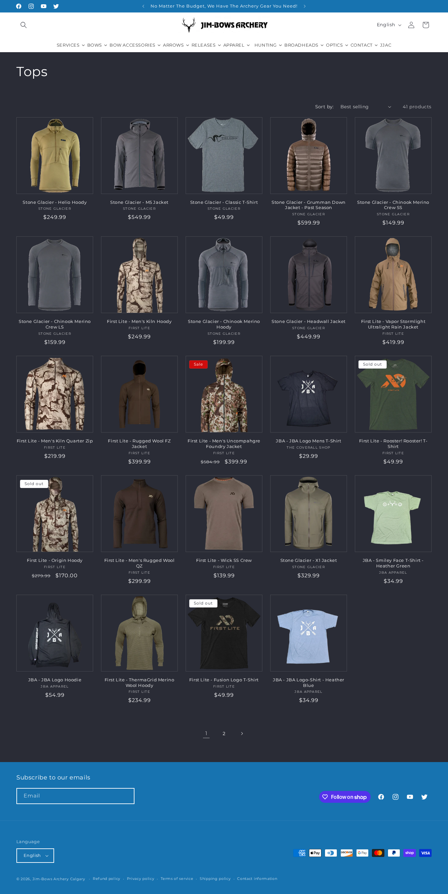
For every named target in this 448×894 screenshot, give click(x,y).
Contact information (257, 878)
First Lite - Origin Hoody (55, 560)
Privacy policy (140, 878)
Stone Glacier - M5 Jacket (139, 202)
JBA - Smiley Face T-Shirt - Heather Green (393, 563)
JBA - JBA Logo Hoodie (55, 679)
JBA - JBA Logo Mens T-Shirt (308, 440)
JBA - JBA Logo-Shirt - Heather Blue (308, 682)
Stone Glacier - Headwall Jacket (309, 321)
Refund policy (106, 878)
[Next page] (241, 733)
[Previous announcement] (143, 6)
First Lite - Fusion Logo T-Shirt (224, 679)
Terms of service (177, 878)
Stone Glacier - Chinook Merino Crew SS (393, 205)
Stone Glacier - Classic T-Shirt (224, 202)
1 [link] (206, 733)
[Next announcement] (304, 6)
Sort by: (324, 107)
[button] (23, 25)
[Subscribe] (126, 796)
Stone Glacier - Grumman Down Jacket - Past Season (309, 205)
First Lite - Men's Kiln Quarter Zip (55, 440)
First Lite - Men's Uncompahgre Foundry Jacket (224, 443)
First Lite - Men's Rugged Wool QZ (139, 563)
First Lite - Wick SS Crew (224, 560)
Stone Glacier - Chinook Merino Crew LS (55, 324)
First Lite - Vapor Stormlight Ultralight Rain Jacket (393, 324)
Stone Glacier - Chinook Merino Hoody (224, 324)
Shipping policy (215, 878)
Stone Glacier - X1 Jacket (308, 560)
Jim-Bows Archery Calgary (58, 879)
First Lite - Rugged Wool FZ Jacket (139, 443)
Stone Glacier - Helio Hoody (55, 202)
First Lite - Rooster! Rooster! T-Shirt (393, 443)
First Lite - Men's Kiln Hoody (139, 321)
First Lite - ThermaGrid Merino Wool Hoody (139, 682)
